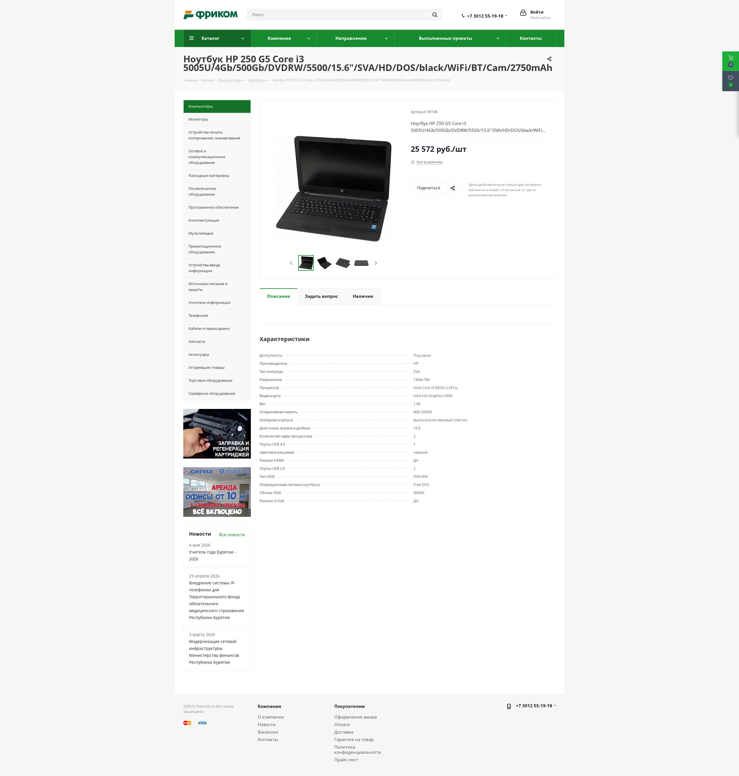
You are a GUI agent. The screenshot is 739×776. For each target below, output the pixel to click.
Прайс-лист (346, 759)
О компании (271, 717)
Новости (267, 724)
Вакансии (268, 732)
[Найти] (435, 14)
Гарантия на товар (354, 739)
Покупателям (349, 706)
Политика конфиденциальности (357, 749)
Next (376, 263)
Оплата (342, 724)
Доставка (343, 732)
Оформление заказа (355, 717)
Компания (269, 706)
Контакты (268, 739)
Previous (291, 263)
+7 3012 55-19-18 (485, 15)
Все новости (232, 534)
